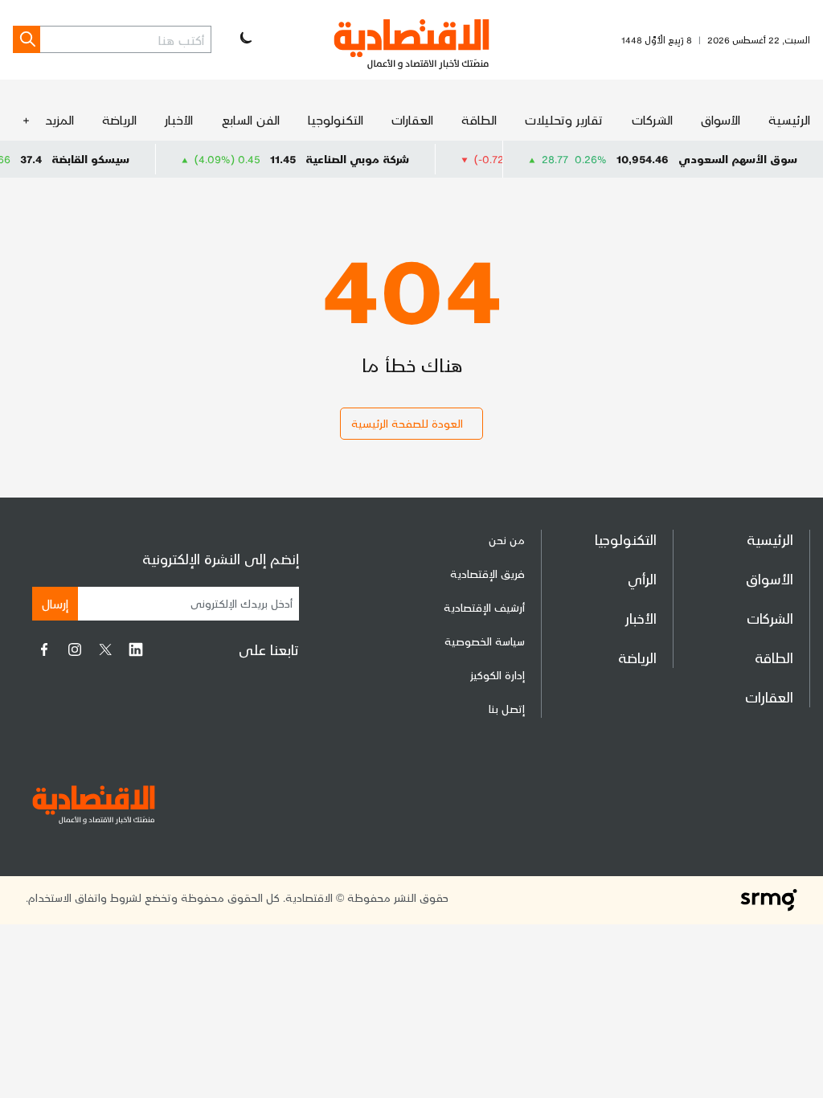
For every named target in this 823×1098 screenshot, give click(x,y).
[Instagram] (75, 649)
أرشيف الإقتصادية (484, 607)
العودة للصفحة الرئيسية (407, 423)
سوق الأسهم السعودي (737, 159)
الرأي (642, 578)
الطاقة (479, 119)
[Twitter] (105, 649)
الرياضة (119, 119)
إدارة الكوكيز (497, 675)
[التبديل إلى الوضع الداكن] (244, 39)
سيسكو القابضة (110, 159)
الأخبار (179, 119)
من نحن (507, 540)
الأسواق (720, 119)
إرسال (55, 603)
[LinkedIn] (136, 649)
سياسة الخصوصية (484, 641)
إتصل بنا (507, 708)
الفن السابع (251, 119)
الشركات (652, 119)
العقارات (412, 119)
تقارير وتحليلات (564, 119)
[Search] (26, 39)
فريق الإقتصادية (487, 573)
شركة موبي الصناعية (377, 159)
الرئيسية (789, 119)
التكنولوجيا (335, 119)
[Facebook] (44, 649)
